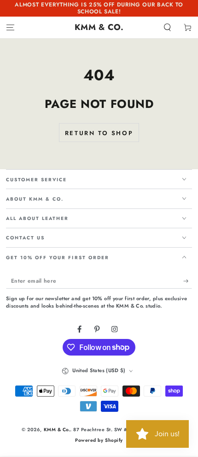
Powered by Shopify (98, 440)
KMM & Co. (57, 429)
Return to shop (99, 133)
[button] (167, 27)
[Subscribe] (187, 281)
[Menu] (10, 27)
